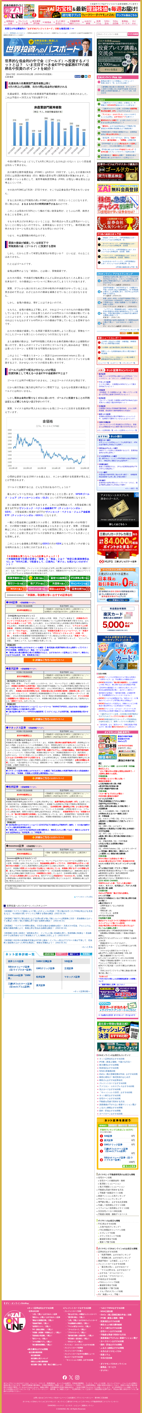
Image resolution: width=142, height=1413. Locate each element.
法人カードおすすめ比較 (110, 1089)
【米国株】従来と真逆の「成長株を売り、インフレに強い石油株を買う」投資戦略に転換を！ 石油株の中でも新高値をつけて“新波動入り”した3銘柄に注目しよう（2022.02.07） (48, 934)
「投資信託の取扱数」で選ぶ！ (41, 1336)
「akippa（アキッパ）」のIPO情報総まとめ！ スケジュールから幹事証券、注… (118, 239)
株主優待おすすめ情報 (109, 1065)
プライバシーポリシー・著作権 (88, 1398)
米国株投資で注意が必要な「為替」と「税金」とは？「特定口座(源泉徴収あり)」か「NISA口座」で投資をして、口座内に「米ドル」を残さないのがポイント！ (47, 561)
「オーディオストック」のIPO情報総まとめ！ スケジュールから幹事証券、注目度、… (118, 245)
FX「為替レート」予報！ (109, 1294)
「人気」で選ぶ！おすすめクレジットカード (82, 1320)
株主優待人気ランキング (39, 1358)
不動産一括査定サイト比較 (111, 1193)
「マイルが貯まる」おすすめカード (115, 1270)
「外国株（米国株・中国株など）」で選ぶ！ (46, 1332)
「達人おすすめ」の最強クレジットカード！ (82, 1314)
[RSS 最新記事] (89, 76)
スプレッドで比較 (107, 1233)
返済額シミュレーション (110, 1184)
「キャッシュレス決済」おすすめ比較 (115, 1092)
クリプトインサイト (111, 1402)
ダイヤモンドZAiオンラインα (113, 1364)
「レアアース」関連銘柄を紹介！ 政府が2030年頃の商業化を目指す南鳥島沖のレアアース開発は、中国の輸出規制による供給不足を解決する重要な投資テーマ (120, 312)
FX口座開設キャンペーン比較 (112, 1230)
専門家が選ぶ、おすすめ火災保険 (112, 1202)
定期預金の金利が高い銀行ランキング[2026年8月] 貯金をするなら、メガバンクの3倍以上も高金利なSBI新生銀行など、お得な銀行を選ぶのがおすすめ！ (120, 280)
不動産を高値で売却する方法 (112, 1101)
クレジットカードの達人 (74, 1351)
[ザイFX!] (134, 22)
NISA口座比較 (107, 1311)
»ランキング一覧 (129, 363)
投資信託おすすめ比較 (109, 1068)
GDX (59, 543)
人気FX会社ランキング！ (110, 1227)
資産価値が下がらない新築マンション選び (117, 1104)
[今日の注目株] (116, 22)
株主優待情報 (35, 1355)
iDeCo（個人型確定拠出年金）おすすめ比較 (118, 1074)
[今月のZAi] (107, 22)
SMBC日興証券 (44, 961)
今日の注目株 (106, 1358)
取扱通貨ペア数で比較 (109, 1288)
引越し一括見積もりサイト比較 (111, 1205)
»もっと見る (87, 947)
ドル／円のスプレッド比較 (111, 1291)
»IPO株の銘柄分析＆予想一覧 (127, 267)
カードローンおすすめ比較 (111, 1114)
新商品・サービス (108, 1367)
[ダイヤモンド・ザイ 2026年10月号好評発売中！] (29, 17)
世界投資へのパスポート (17, 33)
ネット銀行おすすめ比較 (110, 1095)
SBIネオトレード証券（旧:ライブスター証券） (118, 1159)
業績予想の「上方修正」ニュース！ (113, 1261)
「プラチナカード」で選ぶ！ (77, 1332)
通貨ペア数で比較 (107, 1242)
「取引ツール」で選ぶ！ (39, 1339)
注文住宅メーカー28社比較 (110, 1211)
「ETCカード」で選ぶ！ (75, 1342)
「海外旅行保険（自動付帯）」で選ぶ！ (80, 1336)
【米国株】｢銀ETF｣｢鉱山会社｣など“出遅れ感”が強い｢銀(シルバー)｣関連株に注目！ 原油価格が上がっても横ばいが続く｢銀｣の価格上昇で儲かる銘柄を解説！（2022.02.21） (48, 919)
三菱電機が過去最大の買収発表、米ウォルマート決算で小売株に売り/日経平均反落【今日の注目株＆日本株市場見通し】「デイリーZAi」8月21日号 (118, 90)
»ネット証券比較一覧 (105, 430)
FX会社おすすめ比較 (107, 1279)
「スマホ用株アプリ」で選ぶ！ (41, 1342)
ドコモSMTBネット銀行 (118, 458)
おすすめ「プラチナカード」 (112, 1276)
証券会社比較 (34, 1311)
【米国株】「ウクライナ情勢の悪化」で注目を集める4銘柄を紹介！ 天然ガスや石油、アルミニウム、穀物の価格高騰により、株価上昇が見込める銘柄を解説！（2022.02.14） (48, 927)
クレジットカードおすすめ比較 (112, 1083)
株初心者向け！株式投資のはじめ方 (114, 1077)
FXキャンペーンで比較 (110, 1282)
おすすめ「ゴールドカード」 (112, 1273)
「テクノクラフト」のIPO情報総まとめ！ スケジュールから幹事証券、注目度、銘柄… (118, 251)
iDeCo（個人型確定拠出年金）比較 (116, 1315)
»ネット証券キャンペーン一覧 (125, 430)
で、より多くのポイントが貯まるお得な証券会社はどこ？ (119, 121)
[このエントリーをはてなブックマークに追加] (86, 76)
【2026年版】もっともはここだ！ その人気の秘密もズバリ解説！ (118, 145)
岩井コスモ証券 (16, 961)
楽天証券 (40, 985)
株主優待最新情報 (35, 1352)
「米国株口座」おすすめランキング (115, 1258)
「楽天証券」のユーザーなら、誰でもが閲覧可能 (118, 139)
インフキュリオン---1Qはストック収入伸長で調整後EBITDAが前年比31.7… (118, 358)
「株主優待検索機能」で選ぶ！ (41, 1345)
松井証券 (40, 977)
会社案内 (71, 1398)
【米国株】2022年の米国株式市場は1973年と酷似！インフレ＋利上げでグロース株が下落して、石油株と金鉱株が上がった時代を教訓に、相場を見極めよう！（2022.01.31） (48, 941)
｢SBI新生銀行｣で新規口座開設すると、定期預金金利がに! (119, 133)
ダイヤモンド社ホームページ (56, 1398)
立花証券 (68, 968)
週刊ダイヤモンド (74, 1402)
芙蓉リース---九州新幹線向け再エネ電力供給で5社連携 (118, 352)
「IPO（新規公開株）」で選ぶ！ (42, 1329)
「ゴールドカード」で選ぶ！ (77, 1329)
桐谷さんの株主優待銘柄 (39, 1361)
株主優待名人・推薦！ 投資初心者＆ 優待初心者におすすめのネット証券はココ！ (118, 156)
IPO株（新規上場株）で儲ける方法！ (115, 1062)
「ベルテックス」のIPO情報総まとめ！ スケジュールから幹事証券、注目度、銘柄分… (118, 257)
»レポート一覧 (115, 363)
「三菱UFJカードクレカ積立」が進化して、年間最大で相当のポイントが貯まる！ (118, 104)
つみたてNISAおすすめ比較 (113, 1308)
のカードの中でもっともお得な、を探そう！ (118, 116)
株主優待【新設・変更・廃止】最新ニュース (46, 1365)
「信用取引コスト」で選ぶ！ (41, 1326)
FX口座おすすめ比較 (107, 1224)
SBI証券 (68, 961)
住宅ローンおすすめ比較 (110, 1098)
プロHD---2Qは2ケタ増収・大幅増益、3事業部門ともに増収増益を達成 (118, 342)
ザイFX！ (105, 1370)
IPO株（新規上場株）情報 (112, 1318)
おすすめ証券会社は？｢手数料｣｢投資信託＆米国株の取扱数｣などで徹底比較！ (118, 127)
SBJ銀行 (118, 482)
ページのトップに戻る (84, 897)
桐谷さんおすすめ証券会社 (111, 1080)
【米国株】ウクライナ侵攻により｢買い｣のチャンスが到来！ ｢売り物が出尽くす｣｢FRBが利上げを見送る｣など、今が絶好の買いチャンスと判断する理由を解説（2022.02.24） (48, 912)
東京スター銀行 (118, 442)
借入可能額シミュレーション (112, 1187)
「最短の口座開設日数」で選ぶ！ (42, 1320)
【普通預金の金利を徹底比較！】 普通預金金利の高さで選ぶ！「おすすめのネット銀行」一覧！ (120, 322)
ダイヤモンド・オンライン (56, 1402)
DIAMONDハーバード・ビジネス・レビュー (64, 1405)
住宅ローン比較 (105, 1177)
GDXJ (46, 543)
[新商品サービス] (125, 22)
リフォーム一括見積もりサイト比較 (113, 1208)
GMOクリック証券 (45, 968)
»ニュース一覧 (103, 363)
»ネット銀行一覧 (131, 488)
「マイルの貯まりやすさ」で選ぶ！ (79, 1326)
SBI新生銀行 (118, 466)
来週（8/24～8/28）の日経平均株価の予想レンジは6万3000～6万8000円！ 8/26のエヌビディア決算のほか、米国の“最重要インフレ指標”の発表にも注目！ (120, 301)
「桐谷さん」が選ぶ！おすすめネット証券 (45, 1317)
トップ (6, 33)
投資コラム (105, 1354)
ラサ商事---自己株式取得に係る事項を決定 (117, 347)
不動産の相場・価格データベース (112, 1214)
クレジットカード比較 (73, 1311)
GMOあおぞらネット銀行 (118, 450)
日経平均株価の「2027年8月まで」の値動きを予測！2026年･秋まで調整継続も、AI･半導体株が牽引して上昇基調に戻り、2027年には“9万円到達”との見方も (120, 291)
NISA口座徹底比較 (107, 1071)
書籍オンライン (88, 1405)
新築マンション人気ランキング (111, 1196)
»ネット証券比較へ (81, 991)
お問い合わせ (39, 1398)
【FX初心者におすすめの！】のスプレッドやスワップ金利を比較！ (119, 150)
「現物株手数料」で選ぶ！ (40, 1323)
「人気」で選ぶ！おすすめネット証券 (44, 1314)
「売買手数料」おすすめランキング (115, 1255)
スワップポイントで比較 (110, 1236)
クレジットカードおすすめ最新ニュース (80, 1354)
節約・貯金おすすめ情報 (110, 1111)
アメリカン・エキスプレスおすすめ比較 (116, 1086)
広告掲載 (104, 1398)
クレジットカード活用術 (74, 1348)
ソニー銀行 (118, 474)
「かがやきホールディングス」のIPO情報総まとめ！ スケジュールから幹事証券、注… (118, 262)
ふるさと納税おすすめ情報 (111, 1107)
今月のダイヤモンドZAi (111, 1351)
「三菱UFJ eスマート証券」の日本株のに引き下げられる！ (119, 110)
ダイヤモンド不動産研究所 (92, 1402)
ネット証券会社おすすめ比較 (112, 1059)
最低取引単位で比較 (108, 1239)
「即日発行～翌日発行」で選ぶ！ (78, 1339)
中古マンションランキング (109, 1199)
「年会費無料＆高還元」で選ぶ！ (78, 1323)
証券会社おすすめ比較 (108, 1252)
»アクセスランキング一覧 (129, 330)
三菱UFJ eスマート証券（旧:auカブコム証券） (116, 1150)
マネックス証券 (72, 977)
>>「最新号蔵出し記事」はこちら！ (111, 984)
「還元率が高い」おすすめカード (114, 1267)
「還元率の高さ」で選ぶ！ (76, 1317)
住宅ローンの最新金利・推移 (112, 1180)
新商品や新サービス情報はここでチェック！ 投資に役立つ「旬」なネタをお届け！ (118, 82)
